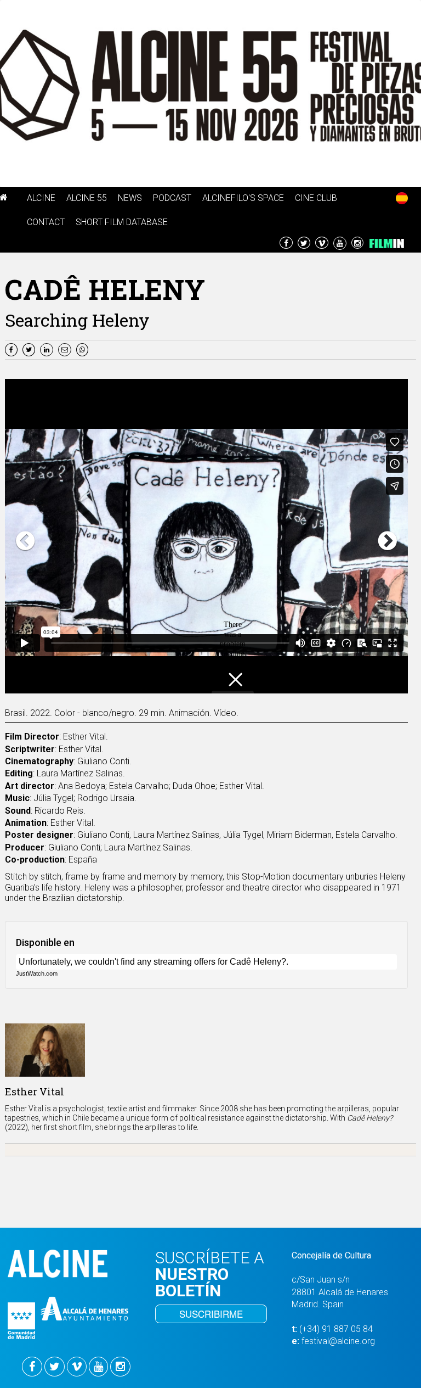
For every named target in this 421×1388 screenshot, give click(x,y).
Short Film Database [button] (122, 222)
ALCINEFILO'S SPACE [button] (243, 198)
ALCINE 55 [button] (86, 198)
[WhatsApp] (83, 349)
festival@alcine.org (338, 1341)
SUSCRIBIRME (211, 1313)
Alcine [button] (41, 198)
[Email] (67, 349)
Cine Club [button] (316, 198)
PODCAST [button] (172, 198)
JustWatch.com (37, 973)
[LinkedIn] (48, 349)
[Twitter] (30, 349)
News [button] (130, 198)
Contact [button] (46, 222)
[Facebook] (12, 349)
